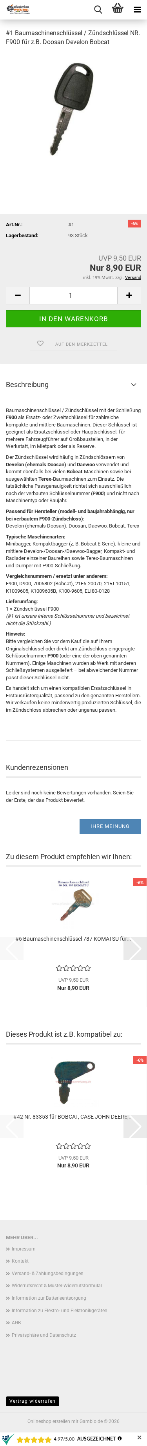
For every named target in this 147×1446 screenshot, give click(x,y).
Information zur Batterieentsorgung (49, 1298)
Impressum (24, 1249)
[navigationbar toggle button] (137, 10)
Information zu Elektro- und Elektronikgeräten (59, 1310)
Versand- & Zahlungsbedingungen (47, 1273)
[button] (17, 295)
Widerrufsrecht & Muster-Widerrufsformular (57, 1285)
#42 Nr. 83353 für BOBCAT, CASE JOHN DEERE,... (73, 1117)
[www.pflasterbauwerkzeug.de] (15, 10)
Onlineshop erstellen (48, 1421)
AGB (16, 1322)
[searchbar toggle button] (98, 10)
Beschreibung (27, 384)
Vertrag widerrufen (32, 1401)
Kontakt (20, 1261)
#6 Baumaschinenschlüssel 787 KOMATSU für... (73, 939)
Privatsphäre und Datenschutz (44, 1335)
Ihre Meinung (110, 826)
